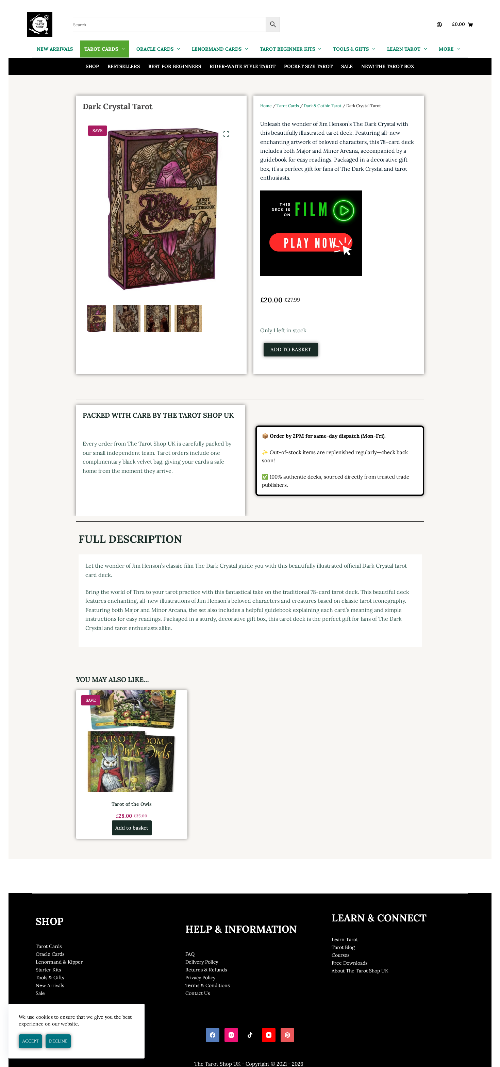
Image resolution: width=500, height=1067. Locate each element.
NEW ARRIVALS (55, 49)
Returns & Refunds (206, 970)
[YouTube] (269, 1035)
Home (266, 105)
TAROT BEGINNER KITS (287, 49)
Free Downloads (349, 963)
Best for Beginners (174, 66)
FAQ (190, 954)
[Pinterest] (287, 1035)
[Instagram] (231, 1035)
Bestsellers (123, 66)
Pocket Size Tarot (308, 66)
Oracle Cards (50, 954)
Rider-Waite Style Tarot (243, 66)
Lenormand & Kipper (59, 962)
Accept (30, 1041)
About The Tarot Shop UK (360, 971)
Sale (347, 66)
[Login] (439, 24)
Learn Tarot (345, 939)
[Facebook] (212, 1035)
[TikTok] (250, 1035)
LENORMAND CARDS (216, 49)
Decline (58, 1041)
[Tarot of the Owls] (131, 741)
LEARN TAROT (403, 49)
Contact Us (197, 993)
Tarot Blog (343, 947)
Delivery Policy (201, 962)
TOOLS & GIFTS (351, 49)
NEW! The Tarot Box (387, 66)
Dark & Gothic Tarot (322, 105)
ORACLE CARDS (154, 49)
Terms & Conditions (207, 985)
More (446, 49)
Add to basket (290, 349)
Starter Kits (48, 970)
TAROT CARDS (101, 49)
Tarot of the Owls (132, 804)
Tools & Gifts (50, 977)
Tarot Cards (288, 105)
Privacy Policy (200, 977)
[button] (226, 134)
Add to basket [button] (131, 827)
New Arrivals (50, 985)
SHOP (92, 66)
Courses (340, 955)
